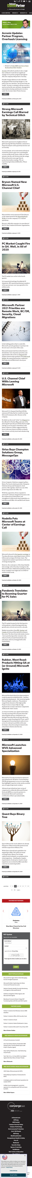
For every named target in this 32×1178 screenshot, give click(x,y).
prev (3, 911)
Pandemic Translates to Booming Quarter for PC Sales (14, 593)
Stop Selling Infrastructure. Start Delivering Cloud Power (15, 1051)
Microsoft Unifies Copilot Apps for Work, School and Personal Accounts (14, 984)
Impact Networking (16, 918)
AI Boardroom (16, 1117)
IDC (18, 630)
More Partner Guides (9, 1030)
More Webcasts (8, 1061)
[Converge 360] (16, 1106)
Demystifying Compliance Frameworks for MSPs (15, 1075)
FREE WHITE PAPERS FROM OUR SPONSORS (16, 1066)
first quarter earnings (21, 554)
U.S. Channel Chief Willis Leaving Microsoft (13, 381)
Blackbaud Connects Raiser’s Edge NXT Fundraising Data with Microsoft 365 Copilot (15, 1000)
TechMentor (16, 1149)
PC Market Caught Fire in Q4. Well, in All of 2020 (16, 246)
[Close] (25, 1155)
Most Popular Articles (16, 974)
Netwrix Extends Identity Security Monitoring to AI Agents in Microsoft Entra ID (15, 989)
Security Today (16, 1145)
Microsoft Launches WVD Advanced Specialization (14, 748)
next (27, 911)
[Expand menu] (29, 2)
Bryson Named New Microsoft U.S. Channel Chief (14, 185)
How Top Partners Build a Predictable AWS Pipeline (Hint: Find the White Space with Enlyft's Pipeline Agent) (15, 1045)
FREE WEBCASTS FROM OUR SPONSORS (16, 1035)
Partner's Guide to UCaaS (10, 1019)
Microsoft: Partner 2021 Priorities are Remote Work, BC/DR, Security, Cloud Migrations (16, 311)
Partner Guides (16, 1006)
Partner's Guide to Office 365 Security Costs (15, 1016)
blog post (21, 354)
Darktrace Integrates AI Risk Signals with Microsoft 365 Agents (14, 994)
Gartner (22, 630)
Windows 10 (15, 13)
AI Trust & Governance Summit (12, 1040)
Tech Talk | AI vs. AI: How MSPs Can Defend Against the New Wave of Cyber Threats (15, 1057)
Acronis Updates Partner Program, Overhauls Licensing (14, 36)
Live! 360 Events (16, 1131)
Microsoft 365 (23, 13)
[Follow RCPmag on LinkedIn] (15, 1)
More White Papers (9, 1092)
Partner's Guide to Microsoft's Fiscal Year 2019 (16, 1027)
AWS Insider (16, 1122)
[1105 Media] (16, 1111)
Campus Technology (16, 1126)
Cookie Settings (13, 1170)
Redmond (16, 1142)
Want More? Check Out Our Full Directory (16, 927)
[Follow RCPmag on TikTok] (19, 1)
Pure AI (16, 1140)
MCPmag (16, 1133)
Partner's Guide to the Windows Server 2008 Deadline (15, 1011)
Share (6, 104)
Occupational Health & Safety (16, 1138)
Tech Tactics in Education (16, 1151)
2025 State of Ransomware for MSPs (13, 1071)
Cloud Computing (6, 13)
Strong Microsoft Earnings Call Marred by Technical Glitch (15, 112)
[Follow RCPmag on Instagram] (21, 1)
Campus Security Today (16, 1124)
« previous (5, 886)
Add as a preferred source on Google (17, 9)
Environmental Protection (16, 1129)
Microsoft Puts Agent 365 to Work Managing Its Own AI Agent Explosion (15, 978)
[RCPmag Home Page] (16, 4)
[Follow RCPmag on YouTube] (24, 1)
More (5, 94)
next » (18, 890)
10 (14, 890)
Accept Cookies (13, 1175)
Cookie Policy (9, 1167)
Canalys (4, 632)
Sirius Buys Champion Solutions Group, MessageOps (15, 452)
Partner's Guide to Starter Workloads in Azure (15, 1023)
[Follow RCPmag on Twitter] (17, 1)
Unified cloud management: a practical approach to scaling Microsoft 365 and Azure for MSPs (15, 1087)
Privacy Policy (15, 951)
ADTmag (16, 1120)
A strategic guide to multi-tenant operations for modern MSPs (16, 1081)
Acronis (4, 71)
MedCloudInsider (16, 1136)
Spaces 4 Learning (16, 1147)
